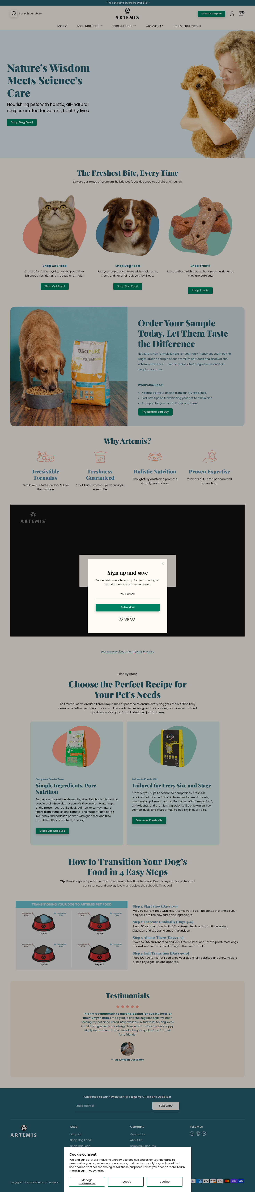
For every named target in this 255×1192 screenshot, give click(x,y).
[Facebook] (121, 619)
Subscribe (127, 607)
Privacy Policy (95, 1171)
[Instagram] (127, 619)
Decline (164, 1182)
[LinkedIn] (132, 619)
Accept (126, 1182)
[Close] (163, 563)
